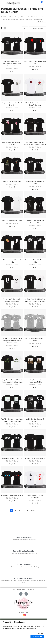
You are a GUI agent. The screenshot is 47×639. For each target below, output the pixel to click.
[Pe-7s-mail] (21, 594)
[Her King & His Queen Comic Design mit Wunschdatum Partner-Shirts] (12, 322)
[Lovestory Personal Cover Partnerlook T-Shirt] (35, 364)
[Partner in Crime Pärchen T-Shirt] (35, 244)
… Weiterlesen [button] (41, 22)
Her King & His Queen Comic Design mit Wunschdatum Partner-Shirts (12, 341)
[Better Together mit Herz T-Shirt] (35, 165)
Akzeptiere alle (37, 636)
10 (27, 510)
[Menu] (3, 3)
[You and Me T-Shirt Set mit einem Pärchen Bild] (12, 283)
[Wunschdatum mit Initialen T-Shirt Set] (12, 126)
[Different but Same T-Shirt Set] (35, 442)
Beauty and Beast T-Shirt (12, 181)
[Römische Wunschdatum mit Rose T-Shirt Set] (35, 87)
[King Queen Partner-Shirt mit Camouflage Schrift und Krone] (12, 364)
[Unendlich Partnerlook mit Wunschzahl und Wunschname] (35, 126)
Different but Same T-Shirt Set (35, 458)
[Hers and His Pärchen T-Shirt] (12, 204)
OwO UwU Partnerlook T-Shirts (12, 495)
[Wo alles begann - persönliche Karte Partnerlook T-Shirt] (12, 403)
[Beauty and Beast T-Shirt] (12, 165)
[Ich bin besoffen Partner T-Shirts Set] (35, 403)
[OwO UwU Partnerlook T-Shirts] (12, 479)
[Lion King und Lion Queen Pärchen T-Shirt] (35, 204)
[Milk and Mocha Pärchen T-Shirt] (12, 244)
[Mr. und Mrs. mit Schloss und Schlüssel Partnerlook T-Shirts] (35, 283)
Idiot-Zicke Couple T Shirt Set (12, 458)
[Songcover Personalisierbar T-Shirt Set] (12, 87)
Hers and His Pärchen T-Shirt (12, 220)
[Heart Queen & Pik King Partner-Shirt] (35, 479)
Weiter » (33, 510)
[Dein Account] (45, 3)
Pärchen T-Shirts (12, 68)
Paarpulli (13, 2)
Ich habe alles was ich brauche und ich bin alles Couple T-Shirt (12, 64)
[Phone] (26, 594)
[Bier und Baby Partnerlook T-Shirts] (35, 322)
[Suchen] (37, 3)
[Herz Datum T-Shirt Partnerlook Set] (35, 45)
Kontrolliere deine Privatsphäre (14, 520)
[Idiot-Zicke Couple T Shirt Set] (12, 442)
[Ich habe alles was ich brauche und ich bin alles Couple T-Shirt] (12, 45)
